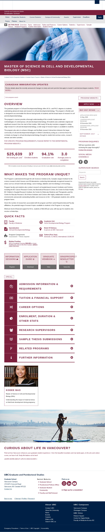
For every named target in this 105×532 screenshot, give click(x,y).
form (82, 189)
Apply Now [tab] (89, 104)
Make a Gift (49, 519)
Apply (100, 17)
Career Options (62, 25)
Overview (23, 25)
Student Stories (48, 26)
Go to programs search (11, 97)
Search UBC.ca (50, 521)
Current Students (35, 17)
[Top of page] (6, 25)
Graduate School (8, 77)
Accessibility (45, 528)
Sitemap (18, 498)
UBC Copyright (34, 528)
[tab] (90, 110)
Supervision (77, 17)
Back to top (8, 498)
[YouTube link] (74, 483)
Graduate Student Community (46, 489)
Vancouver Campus (80, 508)
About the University (52, 510)
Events (47, 515)
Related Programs (21, 26)
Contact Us (8, 489)
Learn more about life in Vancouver (20, 459)
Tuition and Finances (49, 25)
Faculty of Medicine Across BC (84, 520)
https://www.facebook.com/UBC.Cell (81, 162)
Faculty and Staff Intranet (49, 493)
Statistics (72, 25)
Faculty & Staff (82, 185)
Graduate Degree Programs (33, 77)
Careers (48, 517)
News (47, 512)
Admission (37, 25)
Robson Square (79, 516)
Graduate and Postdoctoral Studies (52, 475)
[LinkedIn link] (69, 483)
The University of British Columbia (9, 5)
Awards (66, 17)
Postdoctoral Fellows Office (49, 485)
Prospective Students (18, 17)
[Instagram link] (64, 483)
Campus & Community (52, 17)
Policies (14, 21)
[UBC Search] (97, 2)
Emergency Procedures (11, 528)
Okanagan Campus (80, 510)
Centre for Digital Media (81, 518)
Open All (9, 277)
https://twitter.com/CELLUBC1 (86, 162)
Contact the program (85, 150)
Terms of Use (24, 528)
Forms (7, 21)
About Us (22, 21)
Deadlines (86, 17)
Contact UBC (49, 508)
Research (31, 498)
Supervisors (81, 25)
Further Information (34, 26)
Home (7, 17)
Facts (30, 25)
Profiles (24, 498)
